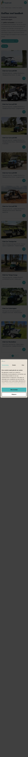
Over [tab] (23, 365)
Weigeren (14, 394)
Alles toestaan (14, 389)
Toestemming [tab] (5, 365)
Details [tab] (14, 365)
